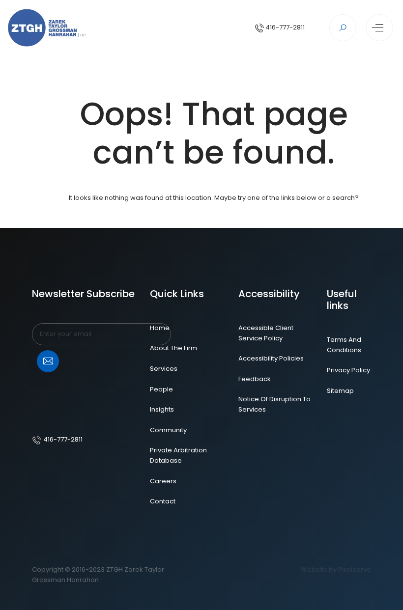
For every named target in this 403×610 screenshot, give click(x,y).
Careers (163, 481)
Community (168, 430)
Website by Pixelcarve (336, 569)
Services (163, 368)
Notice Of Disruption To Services (274, 404)
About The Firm (173, 348)
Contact (162, 501)
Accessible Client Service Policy (265, 333)
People (161, 389)
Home (160, 328)
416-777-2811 (284, 27)
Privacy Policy (348, 370)
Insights (162, 409)
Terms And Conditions (344, 345)
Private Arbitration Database (178, 455)
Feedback (254, 379)
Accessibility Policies (271, 358)
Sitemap (340, 390)
